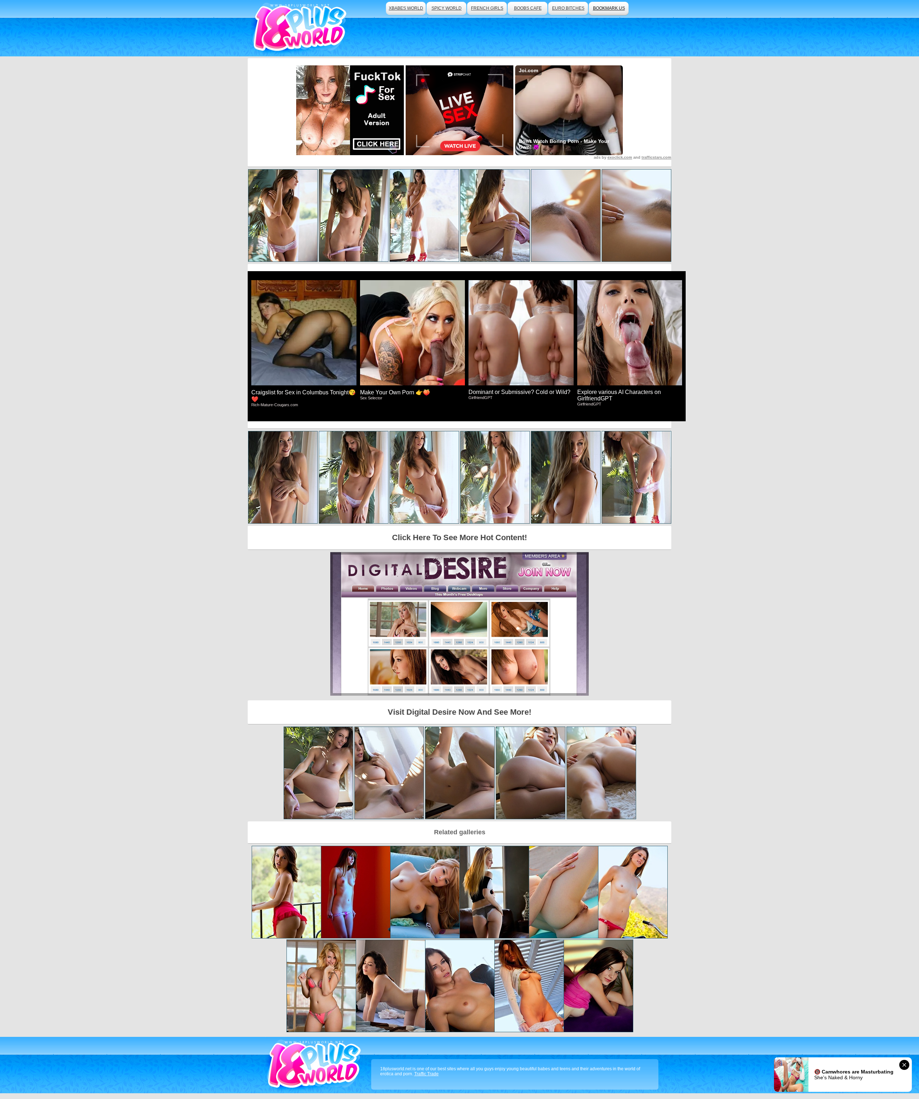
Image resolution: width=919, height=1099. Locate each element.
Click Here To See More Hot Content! (459, 537)
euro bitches (568, 8)
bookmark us (609, 8)
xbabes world (406, 8)
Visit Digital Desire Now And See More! (459, 712)
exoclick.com (619, 157)
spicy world (446, 8)
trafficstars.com (656, 157)
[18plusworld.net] (315, 1065)
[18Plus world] (301, 28)
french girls (487, 8)
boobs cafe (528, 8)
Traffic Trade (426, 1073)
